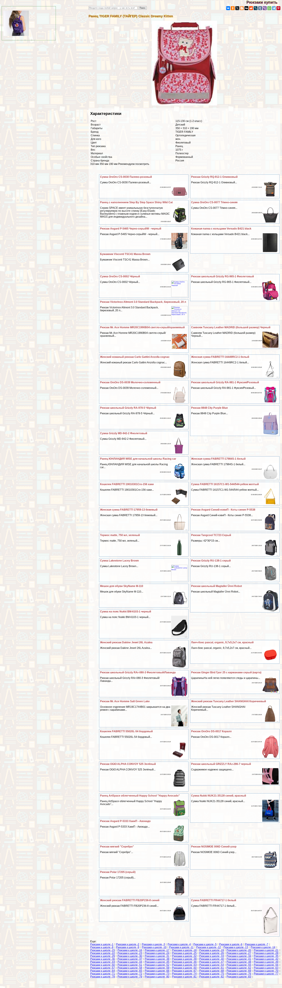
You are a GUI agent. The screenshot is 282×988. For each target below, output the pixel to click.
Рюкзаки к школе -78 (102, 976)
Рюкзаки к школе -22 (102, 953)
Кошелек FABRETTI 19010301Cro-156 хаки (127, 484)
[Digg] (246, 8)
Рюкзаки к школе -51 (130, 965)
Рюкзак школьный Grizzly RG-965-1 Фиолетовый (222, 276)
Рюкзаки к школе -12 (208, 947)
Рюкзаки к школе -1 (101, 944)
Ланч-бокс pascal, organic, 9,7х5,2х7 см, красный (222, 642)
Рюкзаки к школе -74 (184, 973)
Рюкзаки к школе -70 (266, 970)
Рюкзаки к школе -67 (184, 970)
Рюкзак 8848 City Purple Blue (209, 407)
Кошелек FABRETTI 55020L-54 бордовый (126, 731)
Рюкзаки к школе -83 (239, 976)
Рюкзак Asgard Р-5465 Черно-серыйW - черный (130, 228)
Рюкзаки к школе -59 (157, 967)
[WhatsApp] (269, 8)
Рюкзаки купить (264, 2)
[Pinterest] (278, 8)
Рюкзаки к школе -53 (184, 965)
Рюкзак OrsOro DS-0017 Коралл (211, 731)
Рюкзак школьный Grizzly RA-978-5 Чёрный (128, 407)
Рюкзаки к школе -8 (101, 947)
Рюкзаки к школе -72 (130, 973)
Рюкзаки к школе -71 (102, 973)
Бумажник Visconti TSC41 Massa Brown (125, 254)
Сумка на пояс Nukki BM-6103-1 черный (125, 611)
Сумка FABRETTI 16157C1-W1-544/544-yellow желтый (225, 484)
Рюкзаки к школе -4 (179, 944)
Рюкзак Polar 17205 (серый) (117, 872)
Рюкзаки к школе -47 (211, 962)
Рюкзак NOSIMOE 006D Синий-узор (213, 846)
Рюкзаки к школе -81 (184, 976)
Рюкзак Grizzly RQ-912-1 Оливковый (214, 176)
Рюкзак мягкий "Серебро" (117, 846)
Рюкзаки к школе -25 (184, 953)
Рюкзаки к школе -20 (239, 950)
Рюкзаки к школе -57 (102, 967)
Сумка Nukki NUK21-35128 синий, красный (218, 795)
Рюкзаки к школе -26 (211, 953)
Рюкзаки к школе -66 (157, 970)
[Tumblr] (260, 8)
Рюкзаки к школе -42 (266, 959)
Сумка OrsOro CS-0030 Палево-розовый (126, 176)
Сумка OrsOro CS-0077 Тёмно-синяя (214, 202)
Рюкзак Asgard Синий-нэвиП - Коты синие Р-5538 (223, 509)
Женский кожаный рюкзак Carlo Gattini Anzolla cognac (135, 357)
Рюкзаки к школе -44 (130, 962)
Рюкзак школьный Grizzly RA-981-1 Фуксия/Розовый (225, 382)
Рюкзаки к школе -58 (130, 967)
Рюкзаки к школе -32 (184, 956)
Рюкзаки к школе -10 (154, 947)
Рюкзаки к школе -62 (239, 967)
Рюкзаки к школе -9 (127, 947)
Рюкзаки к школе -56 (266, 965)
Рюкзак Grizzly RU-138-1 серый (211, 560)
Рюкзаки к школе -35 (266, 956)
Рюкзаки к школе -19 (211, 950)
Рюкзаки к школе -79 (130, 976)
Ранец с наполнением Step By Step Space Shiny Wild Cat (136, 202)
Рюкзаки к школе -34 (239, 956)
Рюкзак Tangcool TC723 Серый (211, 535)
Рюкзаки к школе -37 (130, 959)
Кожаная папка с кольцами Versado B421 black (221, 228)
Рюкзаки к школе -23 (130, 953)
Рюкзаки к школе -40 (211, 959)
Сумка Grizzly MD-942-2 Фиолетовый (123, 433)
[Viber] (265, 8)
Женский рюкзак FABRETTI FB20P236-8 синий (129, 900)
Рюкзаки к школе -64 (102, 970)
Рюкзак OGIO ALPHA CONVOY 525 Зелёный (128, 764)
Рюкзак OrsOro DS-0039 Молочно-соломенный (130, 382)
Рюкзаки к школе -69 (239, 970)
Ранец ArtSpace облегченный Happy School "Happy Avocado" (140, 795)
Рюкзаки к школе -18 (184, 950)
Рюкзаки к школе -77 (266, 973)
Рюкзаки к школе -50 (102, 965)
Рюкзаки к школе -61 (211, 967)
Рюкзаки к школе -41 (239, 959)
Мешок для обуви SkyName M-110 (121, 586)
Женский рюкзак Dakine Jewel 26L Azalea (126, 642)
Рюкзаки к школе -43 (102, 962)
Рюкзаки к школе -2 (127, 944)
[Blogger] (242, 8)
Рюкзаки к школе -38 (157, 959)
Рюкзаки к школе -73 (157, 973)
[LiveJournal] (256, 8)
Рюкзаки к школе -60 (184, 967)
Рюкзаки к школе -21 (266, 950)
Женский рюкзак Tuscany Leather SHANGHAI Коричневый (228, 701)
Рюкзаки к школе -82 (211, 976)
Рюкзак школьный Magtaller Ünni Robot (216, 586)
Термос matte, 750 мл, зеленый (120, 535)
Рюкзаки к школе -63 (266, 967)
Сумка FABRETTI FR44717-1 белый (213, 900)
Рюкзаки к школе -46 (184, 962)
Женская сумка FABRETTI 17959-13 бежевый (128, 509)
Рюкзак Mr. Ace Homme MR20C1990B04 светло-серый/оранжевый (142, 327)
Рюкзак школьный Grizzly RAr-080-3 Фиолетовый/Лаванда (138, 672)
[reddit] (251, 8)
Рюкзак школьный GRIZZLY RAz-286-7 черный (221, 764)
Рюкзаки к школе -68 (211, 970)
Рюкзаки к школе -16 (130, 950)
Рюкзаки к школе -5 (205, 944)
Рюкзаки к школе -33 (211, 956)
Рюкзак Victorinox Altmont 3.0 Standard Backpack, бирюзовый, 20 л (143, 301)
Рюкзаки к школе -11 (181, 947)
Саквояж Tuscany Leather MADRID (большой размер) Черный (230, 327)
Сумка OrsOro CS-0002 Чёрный (120, 276)
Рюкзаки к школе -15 (102, 950)
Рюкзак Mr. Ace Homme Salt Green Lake (125, 701)
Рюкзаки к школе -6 (230, 944)
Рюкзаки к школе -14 (263, 947)
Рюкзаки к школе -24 (157, 953)
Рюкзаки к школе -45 (157, 962)
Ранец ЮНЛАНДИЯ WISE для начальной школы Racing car (138, 458)
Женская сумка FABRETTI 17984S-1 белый (218, 458)
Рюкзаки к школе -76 (239, 973)
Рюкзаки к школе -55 (239, 965)
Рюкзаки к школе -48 (239, 962)
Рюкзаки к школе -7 (256, 944)
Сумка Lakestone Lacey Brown (119, 560)
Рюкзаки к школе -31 (157, 956)
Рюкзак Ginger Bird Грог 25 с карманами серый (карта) (226, 672)
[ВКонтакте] (228, 8)
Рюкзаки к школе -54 (211, 965)
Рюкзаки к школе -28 (266, 953)
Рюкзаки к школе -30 (130, 956)
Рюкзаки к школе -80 (157, 976)
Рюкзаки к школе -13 (235, 947)
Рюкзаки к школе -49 (266, 962)
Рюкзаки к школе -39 (184, 959)
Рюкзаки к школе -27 (239, 953)
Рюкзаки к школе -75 (211, 973)
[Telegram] (274, 8)
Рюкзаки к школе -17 (157, 950)
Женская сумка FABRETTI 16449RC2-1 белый (220, 357)
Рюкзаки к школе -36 (102, 959)
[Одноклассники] (233, 8)
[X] (237, 8)
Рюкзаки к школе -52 (157, 965)
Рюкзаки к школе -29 (102, 956)
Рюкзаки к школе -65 (130, 970)
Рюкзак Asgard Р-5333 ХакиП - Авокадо (125, 821)
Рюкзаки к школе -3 (153, 944)
